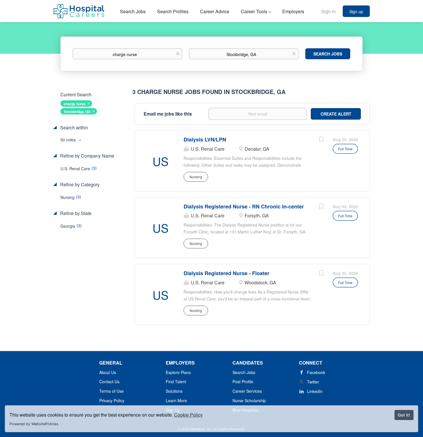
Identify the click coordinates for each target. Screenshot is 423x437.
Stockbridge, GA (77, 111)
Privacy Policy (111, 400)
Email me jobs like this (168, 114)
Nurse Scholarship (249, 400)
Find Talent (176, 381)
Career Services (247, 391)
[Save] (321, 140)
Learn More (176, 400)
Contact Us (109, 381)
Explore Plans (178, 372)
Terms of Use (111, 391)
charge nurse (75, 103)
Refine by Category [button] (79, 184)
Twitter (313, 382)
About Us (107, 372)
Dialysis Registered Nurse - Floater (226, 273)
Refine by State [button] (75, 213)
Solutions (174, 391)
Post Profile (243, 381)
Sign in (328, 11)
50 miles (68, 140)
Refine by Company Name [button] (86, 156)
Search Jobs (327, 54)
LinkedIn (315, 391)
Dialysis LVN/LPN (205, 139)
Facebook (316, 372)
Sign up (356, 11)
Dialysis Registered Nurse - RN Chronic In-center (244, 206)
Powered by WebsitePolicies (33, 424)
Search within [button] (73, 127)
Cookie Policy (188, 414)
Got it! (404, 415)
